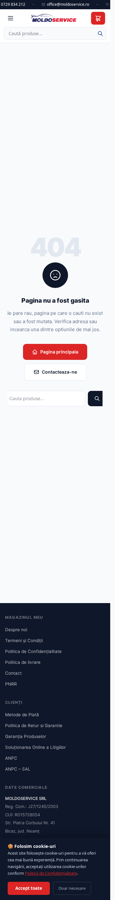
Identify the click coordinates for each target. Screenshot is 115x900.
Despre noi (16, 629)
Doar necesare (72, 888)
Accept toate (28, 888)
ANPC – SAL (17, 769)
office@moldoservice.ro (68, 4)
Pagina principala (59, 351)
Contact (13, 673)
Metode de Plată (22, 714)
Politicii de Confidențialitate (51, 873)
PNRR (11, 684)
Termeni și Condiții (24, 640)
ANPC (11, 758)
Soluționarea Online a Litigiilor (35, 747)
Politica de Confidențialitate (33, 651)
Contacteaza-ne (59, 372)
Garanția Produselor (25, 736)
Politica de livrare (23, 662)
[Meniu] (10, 18)
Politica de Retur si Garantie (33, 725)
